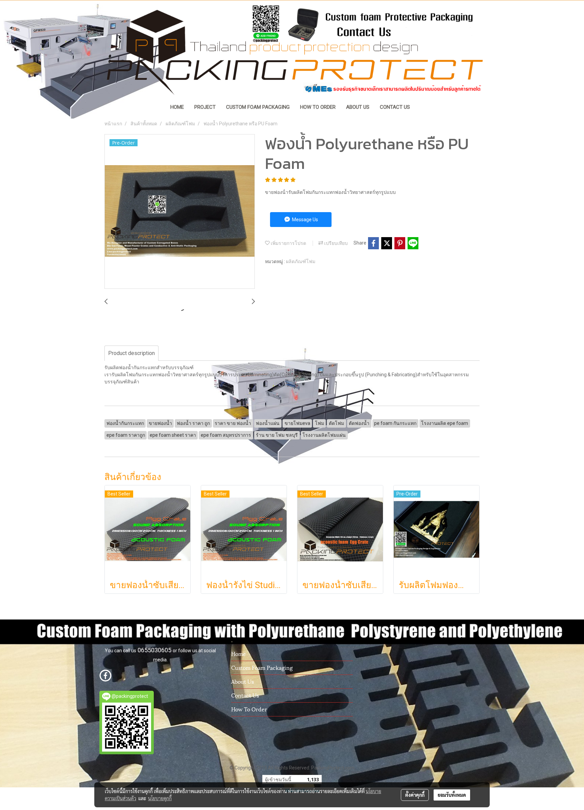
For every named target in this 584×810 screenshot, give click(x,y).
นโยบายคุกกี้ (160, 798)
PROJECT (205, 107)
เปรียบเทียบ (335, 243)
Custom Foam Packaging (262, 667)
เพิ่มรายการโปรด (288, 243)
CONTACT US (395, 107)
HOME (177, 107)
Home (238, 653)
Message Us (304, 219)
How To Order (249, 709)
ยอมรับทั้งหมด (452, 795)
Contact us (245, 695)
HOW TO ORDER (318, 107)
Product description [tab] (131, 353)
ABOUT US (357, 107)
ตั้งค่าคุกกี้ (414, 795)
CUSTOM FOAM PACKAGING (258, 107)
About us (242, 681)
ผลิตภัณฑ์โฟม (300, 261)
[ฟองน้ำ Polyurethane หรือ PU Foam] (179, 211)
